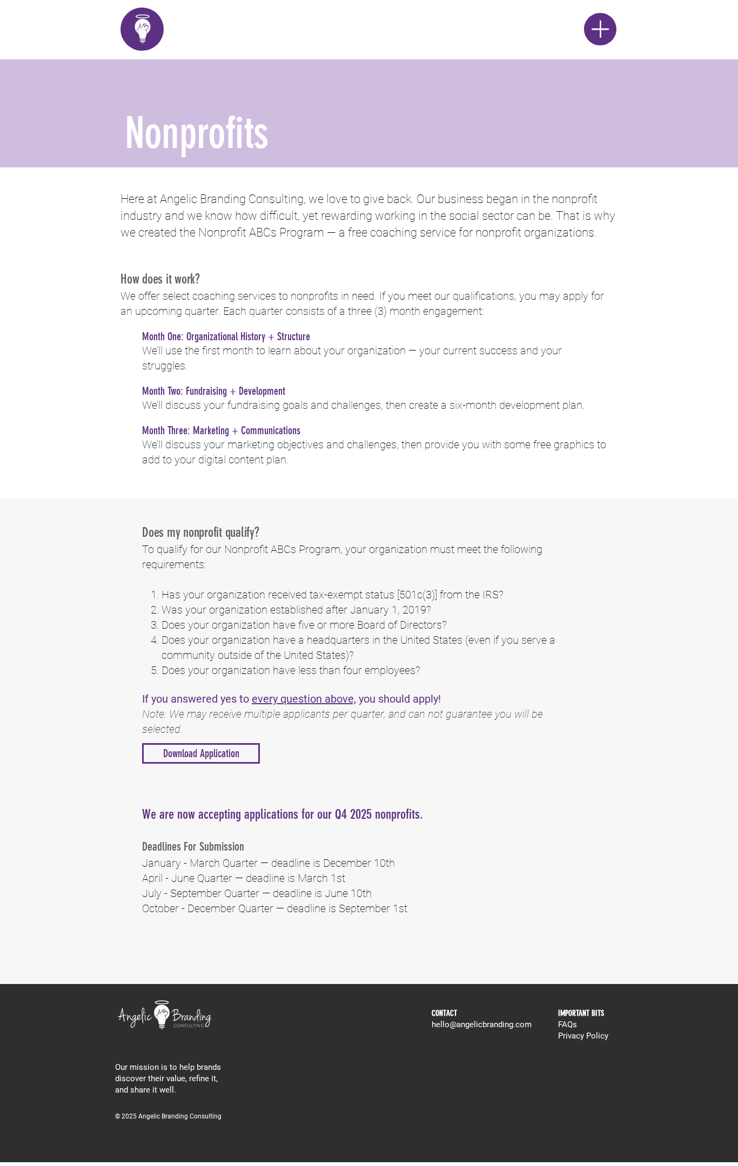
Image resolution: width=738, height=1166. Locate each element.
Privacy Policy (583, 1036)
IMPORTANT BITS (581, 1013)
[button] (600, 29)
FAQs (567, 1024)
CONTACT (444, 1013)
